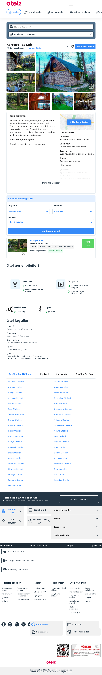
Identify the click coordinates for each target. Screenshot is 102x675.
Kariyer (88, 601)
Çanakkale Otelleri (63, 425)
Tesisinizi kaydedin (79, 499)
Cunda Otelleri (15, 420)
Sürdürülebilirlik (76, 592)
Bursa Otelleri (60, 403)
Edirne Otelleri (61, 453)
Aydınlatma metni (74, 602)
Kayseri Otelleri (61, 442)
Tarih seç (88, 243)
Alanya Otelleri (15, 393)
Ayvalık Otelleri (15, 398)
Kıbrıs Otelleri (14, 431)
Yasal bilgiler (74, 613)
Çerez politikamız (90, 589)
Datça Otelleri (14, 453)
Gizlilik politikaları (73, 608)
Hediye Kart (39, 588)
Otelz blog (38, 510)
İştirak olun (97, 545)
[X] (17, 624)
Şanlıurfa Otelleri (16, 463)
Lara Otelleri (60, 436)
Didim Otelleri (15, 485)
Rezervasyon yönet (39, 545)
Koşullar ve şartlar (74, 597)
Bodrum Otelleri (16, 436)
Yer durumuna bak (51, 231)
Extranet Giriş (12, 511)
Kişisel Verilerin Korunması (23, 595)
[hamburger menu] (71, 4)
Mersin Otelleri (15, 469)
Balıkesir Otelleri (16, 447)
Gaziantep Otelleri (63, 409)
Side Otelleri (14, 409)
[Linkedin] (23, 624)
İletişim (70, 545)
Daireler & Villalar (82, 12)
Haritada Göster (80, 122)
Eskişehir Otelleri (62, 398)
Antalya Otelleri (15, 387)
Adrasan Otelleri (61, 420)
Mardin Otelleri (61, 393)
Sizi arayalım (12, 521)
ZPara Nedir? (40, 592)
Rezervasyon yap (85, 46)
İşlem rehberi (23, 599)
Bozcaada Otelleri (62, 414)
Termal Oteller (35, 12)
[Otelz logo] (14, 5)
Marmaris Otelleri (62, 463)
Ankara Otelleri (61, 387)
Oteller (15, 12)
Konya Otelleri (15, 442)
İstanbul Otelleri (16, 381)
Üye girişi (38, 596)
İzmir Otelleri (14, 403)
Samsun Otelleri (16, 480)
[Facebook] (3, 624)
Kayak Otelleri (57, 12)
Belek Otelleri (60, 469)
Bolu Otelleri (60, 447)
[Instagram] (10, 624)
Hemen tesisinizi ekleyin (58, 589)
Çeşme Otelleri (61, 381)
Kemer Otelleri (15, 458)
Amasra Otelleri (15, 425)
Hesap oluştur (40, 599)
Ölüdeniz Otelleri (16, 414)
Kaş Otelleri (59, 474)
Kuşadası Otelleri (62, 480)
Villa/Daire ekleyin (55, 595)
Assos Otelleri (60, 458)
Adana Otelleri (61, 431)
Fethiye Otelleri (15, 474)
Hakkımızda (74, 588)
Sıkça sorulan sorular (23, 589)
